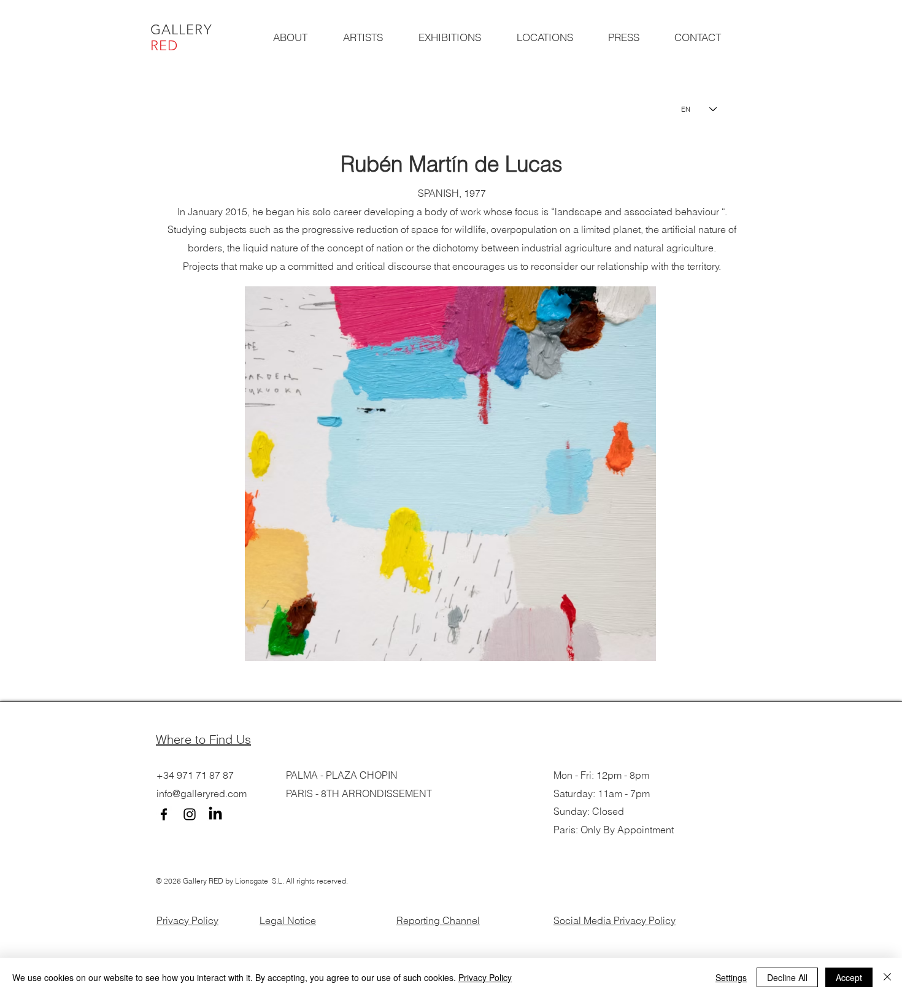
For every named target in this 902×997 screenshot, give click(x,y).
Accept (849, 977)
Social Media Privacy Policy (614, 920)
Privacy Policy (187, 920)
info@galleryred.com (201, 793)
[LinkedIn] (215, 814)
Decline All (787, 977)
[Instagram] (190, 814)
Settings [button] (731, 977)
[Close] (887, 977)
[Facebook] (164, 814)
